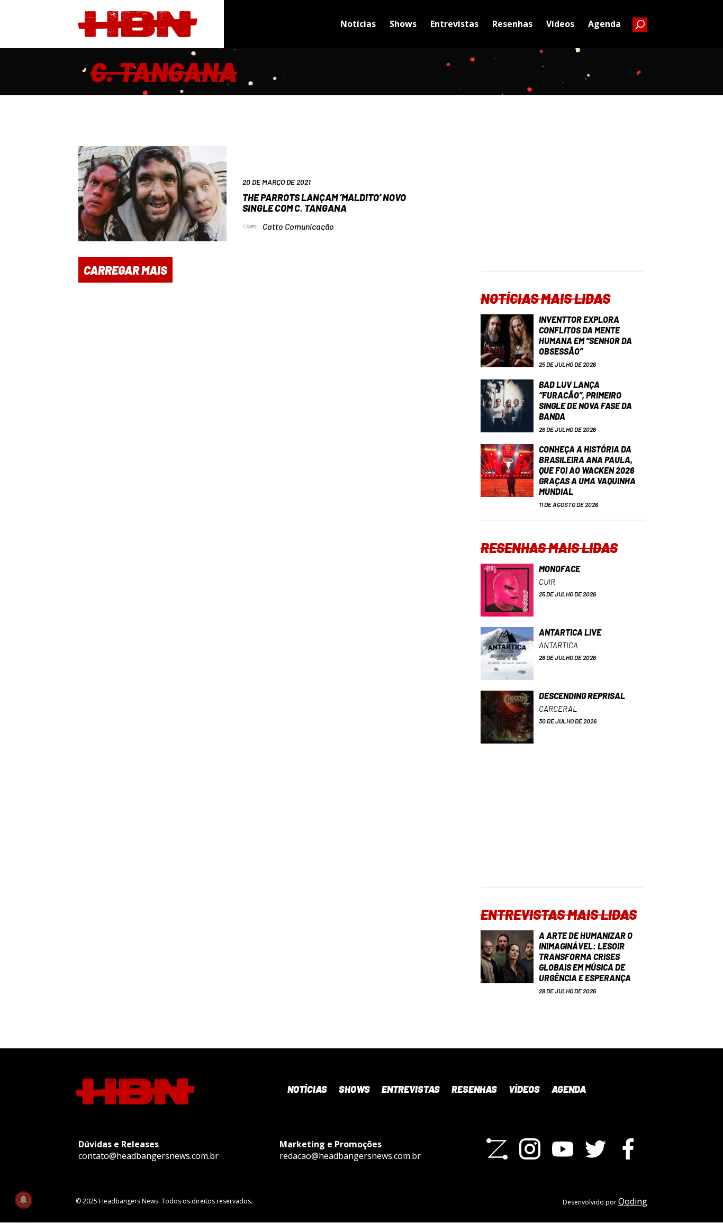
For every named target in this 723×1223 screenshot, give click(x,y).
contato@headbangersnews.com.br (148, 1156)
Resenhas (512, 24)
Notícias (358, 24)
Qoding (632, 1201)
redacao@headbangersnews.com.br (350, 1156)
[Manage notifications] (23, 1199)
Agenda (604, 24)
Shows (403, 24)
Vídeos (560, 24)
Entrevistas (454, 24)
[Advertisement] (563, 204)
